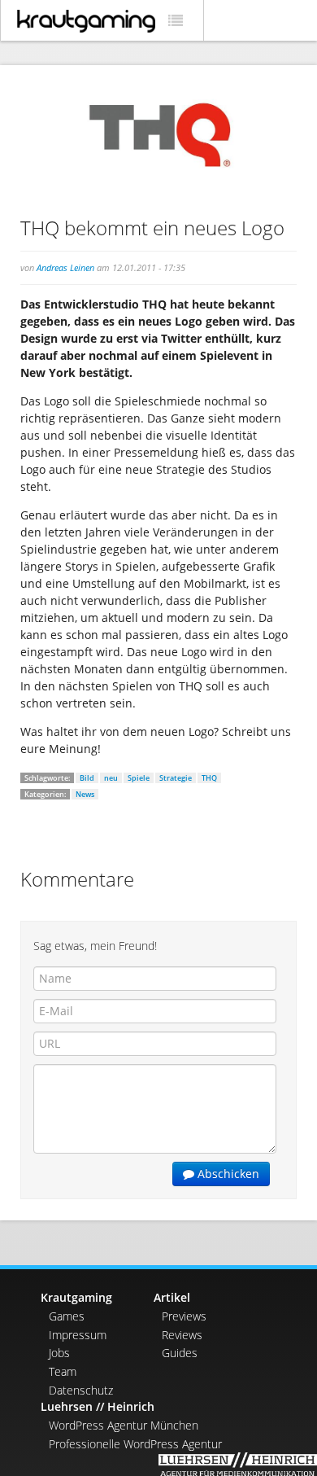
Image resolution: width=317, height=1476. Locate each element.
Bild (87, 778)
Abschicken (226, 1173)
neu (111, 778)
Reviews (182, 1334)
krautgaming (86, 21)
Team (62, 1371)
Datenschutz (81, 1390)
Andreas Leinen (65, 267)
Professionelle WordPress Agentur (135, 1444)
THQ (209, 778)
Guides (180, 1352)
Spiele (139, 778)
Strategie (175, 778)
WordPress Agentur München (123, 1425)
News (85, 794)
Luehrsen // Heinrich (97, 1406)
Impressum (77, 1334)
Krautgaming (76, 1297)
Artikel (172, 1297)
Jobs (59, 1352)
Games (67, 1316)
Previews (184, 1316)
